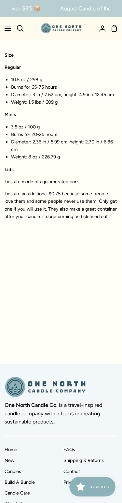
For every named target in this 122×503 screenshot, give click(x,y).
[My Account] (100, 28)
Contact (71, 471)
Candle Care (17, 493)
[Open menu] (6, 28)
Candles (13, 471)
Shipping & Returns (83, 460)
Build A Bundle (20, 482)
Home (11, 449)
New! (10, 460)
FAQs (69, 449)
